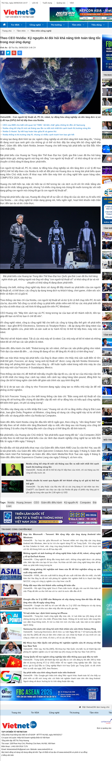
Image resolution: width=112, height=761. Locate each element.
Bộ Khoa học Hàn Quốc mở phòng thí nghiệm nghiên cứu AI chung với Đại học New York (62, 644)
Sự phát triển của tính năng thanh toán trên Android (49, 672)
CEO (36, 502)
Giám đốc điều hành (51, 502)
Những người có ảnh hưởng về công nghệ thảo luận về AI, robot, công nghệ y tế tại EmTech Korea (62, 555)
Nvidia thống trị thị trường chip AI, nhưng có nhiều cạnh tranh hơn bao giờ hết (38, 134)
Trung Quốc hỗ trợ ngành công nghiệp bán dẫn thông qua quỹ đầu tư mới (60, 657)
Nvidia (11, 502)
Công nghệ (35, 25)
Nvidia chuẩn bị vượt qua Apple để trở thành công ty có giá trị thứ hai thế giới (62, 482)
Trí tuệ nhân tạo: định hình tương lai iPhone (45, 613)
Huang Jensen (24, 502)
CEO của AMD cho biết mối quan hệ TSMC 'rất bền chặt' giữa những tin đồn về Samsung (44, 125)
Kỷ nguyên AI (71, 502)
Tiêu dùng (96, 25)
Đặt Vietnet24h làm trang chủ (95, 707)
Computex (85, 502)
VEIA (72, 3)
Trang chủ (7, 31)
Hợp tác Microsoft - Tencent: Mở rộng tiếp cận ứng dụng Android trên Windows (62, 536)
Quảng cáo (61, 3)
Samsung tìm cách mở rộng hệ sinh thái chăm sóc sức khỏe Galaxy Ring (59, 629)
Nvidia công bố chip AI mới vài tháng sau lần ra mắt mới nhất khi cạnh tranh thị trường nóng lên (47, 128)
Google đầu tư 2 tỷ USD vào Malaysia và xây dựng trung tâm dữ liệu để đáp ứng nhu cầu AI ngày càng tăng (62, 601)
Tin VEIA (15, 25)
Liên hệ (35, 3)
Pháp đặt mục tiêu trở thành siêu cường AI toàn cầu (49, 585)
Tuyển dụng (47, 3)
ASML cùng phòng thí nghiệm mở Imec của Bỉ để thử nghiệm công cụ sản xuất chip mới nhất (62, 571)
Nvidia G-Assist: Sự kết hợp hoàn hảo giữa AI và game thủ (29, 131)
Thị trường (56, 25)
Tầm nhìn (76, 25)
